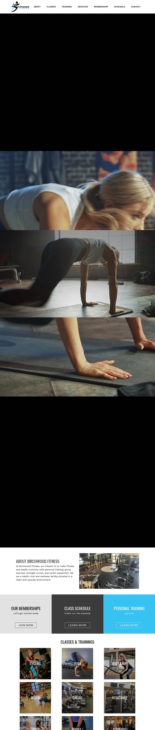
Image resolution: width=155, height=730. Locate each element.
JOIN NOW (26, 625)
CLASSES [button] (51, 6)
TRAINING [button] (67, 6)
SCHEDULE (119, 6)
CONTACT (136, 6)
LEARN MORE (77, 625)
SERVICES (83, 6)
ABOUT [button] (37, 6)
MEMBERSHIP (101, 6)
